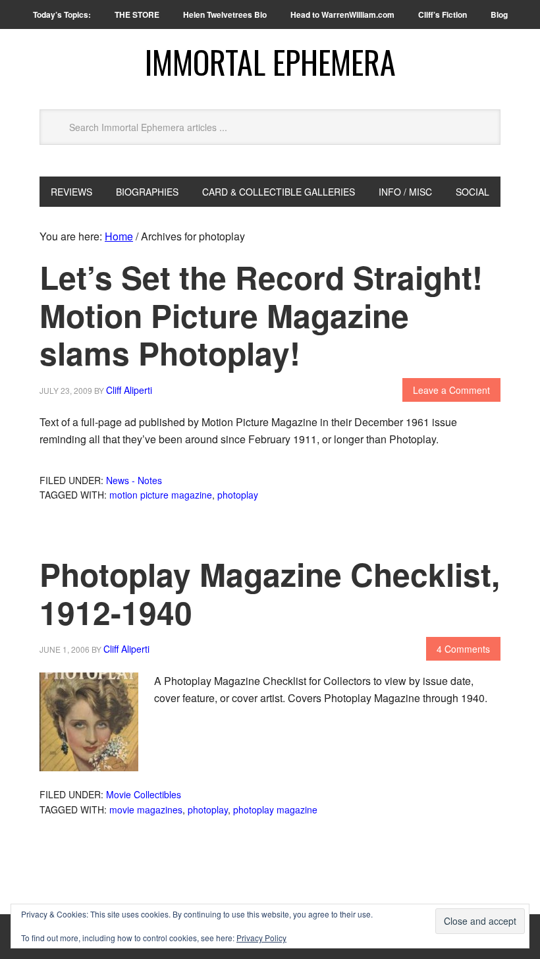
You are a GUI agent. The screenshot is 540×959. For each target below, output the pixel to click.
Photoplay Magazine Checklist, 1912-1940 (270, 593)
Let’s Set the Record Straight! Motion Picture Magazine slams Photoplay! (261, 314)
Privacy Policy (261, 937)
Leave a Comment (451, 390)
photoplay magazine (275, 809)
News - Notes (134, 480)
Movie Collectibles (143, 794)
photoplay (237, 494)
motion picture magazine (160, 494)
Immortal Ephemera (270, 61)
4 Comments (463, 648)
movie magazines (145, 809)
